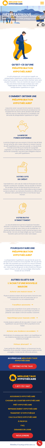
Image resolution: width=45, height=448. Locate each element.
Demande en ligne (22, 429)
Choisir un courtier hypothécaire (22, 400)
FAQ (22, 425)
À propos (22, 421)
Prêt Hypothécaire (19, 16)
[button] (42, 3)
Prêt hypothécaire (22, 404)
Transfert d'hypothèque (22, 413)
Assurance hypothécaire (22, 396)
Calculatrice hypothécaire (23, 417)
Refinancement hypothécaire (22, 409)
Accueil (5, 16)
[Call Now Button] (39, 443)
